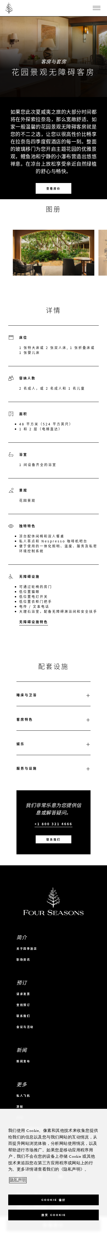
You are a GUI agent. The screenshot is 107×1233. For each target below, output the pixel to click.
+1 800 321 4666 (53, 824)
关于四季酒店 (26, 948)
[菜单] (96, 8)
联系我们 (53, 839)
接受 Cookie (53, 1215)
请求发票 (23, 994)
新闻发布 (23, 1061)
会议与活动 (25, 1027)
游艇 (19, 1106)
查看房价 (53, 188)
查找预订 (23, 1005)
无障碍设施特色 (33, 621)
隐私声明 (18, 1180)
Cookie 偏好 (53, 1200)
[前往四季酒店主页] (9, 7)
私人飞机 (23, 1095)
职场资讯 (23, 959)
